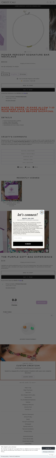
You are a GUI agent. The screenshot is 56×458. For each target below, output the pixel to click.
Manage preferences (48, 451)
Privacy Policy (17, 233)
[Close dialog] (42, 212)
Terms (24, 233)
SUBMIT (28, 244)
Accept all (48, 448)
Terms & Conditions (14, 456)
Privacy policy (5, 456)
